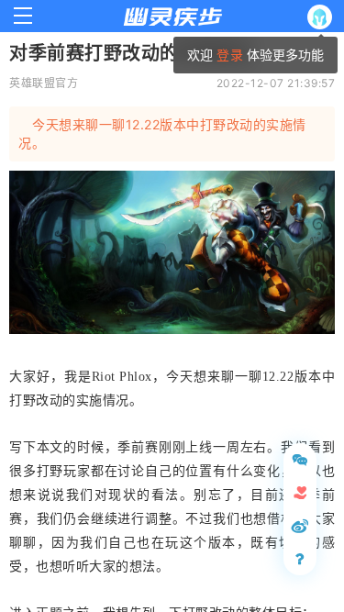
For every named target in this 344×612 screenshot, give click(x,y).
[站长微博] (299, 525)
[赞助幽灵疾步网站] (299, 492)
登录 (229, 54)
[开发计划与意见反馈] (299, 459)
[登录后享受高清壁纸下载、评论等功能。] (323, 17)
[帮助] (299, 558)
